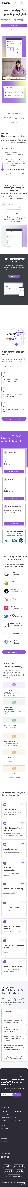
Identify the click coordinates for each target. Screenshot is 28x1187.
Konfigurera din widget (14, 419)
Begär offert (17, 2)
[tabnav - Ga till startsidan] (6, 3)
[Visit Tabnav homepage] (6, 1107)
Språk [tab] (3, 204)
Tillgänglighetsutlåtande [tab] (14, 208)
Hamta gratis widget (14, 471)
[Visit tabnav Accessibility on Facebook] (5, 1157)
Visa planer (14, 498)
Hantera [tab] (24, 204)
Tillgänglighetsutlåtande (21, 1184)
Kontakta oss (14, 524)
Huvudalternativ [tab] (16, 204)
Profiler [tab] (8, 204)
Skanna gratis (17, 1094)
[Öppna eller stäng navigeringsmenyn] (24, 2)
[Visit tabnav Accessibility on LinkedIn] (2, 1157)
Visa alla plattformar (14, 652)
